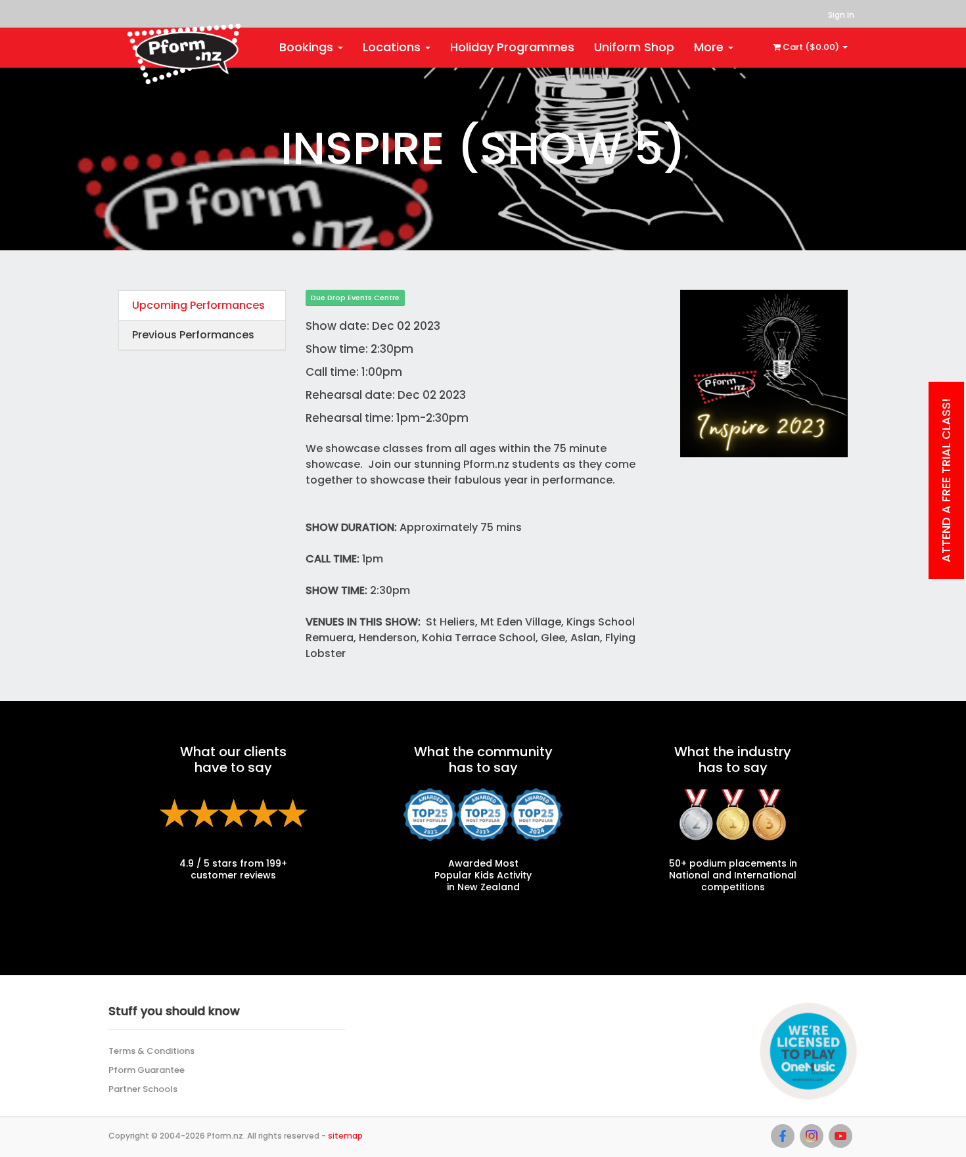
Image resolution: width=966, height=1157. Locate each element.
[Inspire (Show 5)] (764, 372)
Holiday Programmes (512, 47)
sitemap (345, 1135)
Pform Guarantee (146, 1070)
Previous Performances (193, 334)
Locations (393, 47)
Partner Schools (142, 1089)
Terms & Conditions (151, 1051)
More (710, 47)
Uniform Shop (634, 47)
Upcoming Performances (198, 305)
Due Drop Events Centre (355, 297)
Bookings (307, 47)
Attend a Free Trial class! (946, 480)
